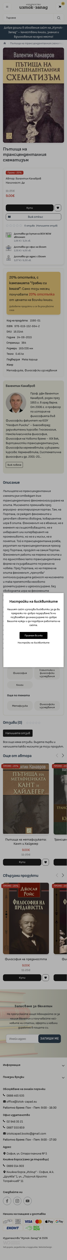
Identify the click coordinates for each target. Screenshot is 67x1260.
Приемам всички (34, 635)
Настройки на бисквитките (34, 642)
